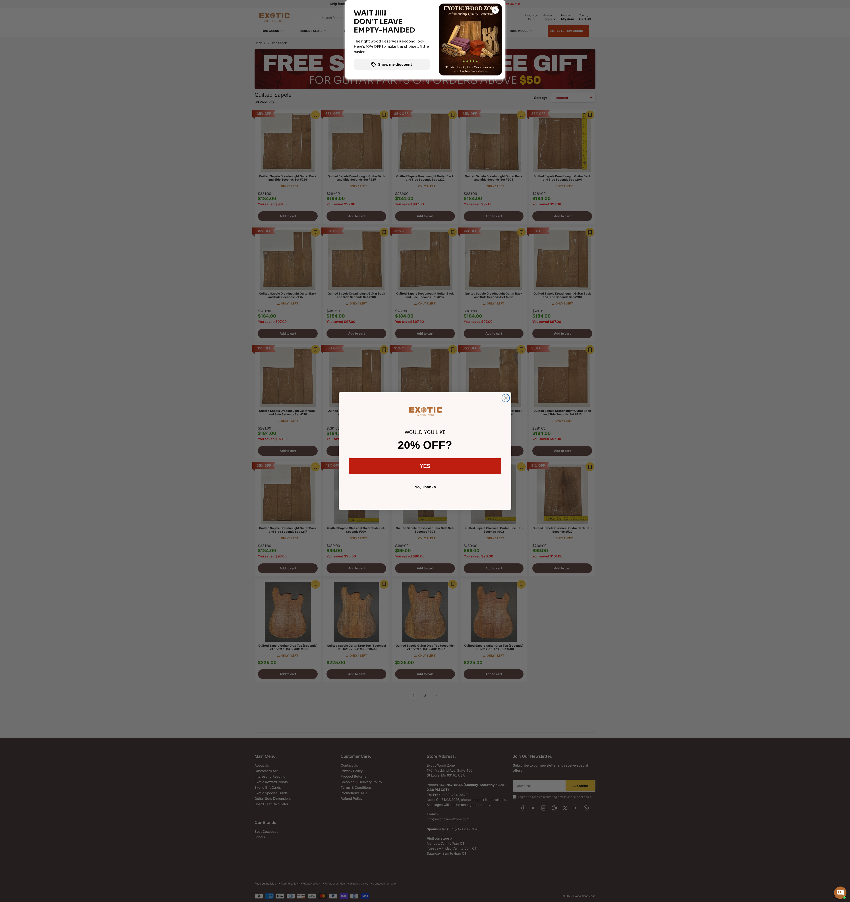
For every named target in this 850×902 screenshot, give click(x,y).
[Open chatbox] (840, 893)
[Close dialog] (506, 398)
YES (425, 466)
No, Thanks (425, 487)
